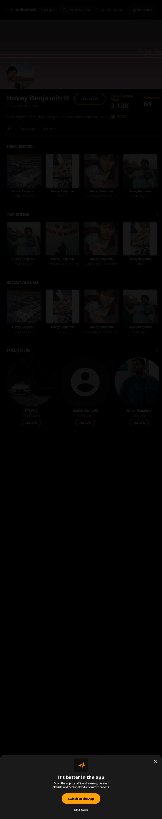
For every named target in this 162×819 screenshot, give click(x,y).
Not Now (81, 810)
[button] (81, 409)
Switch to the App (81, 798)
